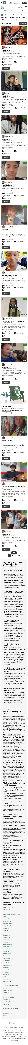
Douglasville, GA (7, 933)
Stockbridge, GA (7, 972)
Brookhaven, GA (7, 988)
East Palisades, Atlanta (9, 995)
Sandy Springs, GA (7, 965)
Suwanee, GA (6, 974)
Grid (4, 19)
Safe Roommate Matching (8, 1036)
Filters (23, 19)
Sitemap (11, 1027)
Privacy (4, 1029)
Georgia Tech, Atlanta (8, 997)
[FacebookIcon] (9, 1023)
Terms (15, 1027)
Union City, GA (6, 979)
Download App (11, 1030)
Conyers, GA (6, 928)
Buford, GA (5, 912)
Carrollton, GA (6, 919)
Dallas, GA (5, 930)
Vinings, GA (6, 1004)
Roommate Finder (19, 1032)
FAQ (19, 1027)
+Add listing (23, 23)
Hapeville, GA (6, 999)
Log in (20, 7)
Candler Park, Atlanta (8, 990)
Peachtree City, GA (7, 960)
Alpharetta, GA (6, 909)
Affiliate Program (15, 1029)
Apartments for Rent (8, 1013)
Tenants (5, 1015)
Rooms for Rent (7, 1011)
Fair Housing (23, 1029)
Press (8, 1029)
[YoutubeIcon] (14, 1023)
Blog (6, 1030)
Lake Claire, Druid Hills (8, 1002)
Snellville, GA (6, 970)
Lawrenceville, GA (7, 944)
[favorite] (2, 27)
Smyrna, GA (6, 967)
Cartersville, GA (7, 921)
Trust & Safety (8, 1034)
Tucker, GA (5, 976)
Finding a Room (19, 1030)
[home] (2, 15)
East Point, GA (6, 935)
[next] (25, 10)
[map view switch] (14, 552)
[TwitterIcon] (12, 1023)
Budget (17, 19)
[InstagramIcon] (18, 1023)
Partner (5, 1027)
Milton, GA (5, 956)
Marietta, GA (6, 951)
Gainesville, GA (6, 937)
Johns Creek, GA (7, 939)
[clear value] (22, 10)
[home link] (2, 7)
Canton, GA (5, 916)
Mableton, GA (6, 949)
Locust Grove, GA (7, 946)
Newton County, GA (8, 958)
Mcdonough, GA (7, 953)
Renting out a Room (9, 1032)
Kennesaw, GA (6, 942)
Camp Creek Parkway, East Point (11, 914)
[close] (2, 3)
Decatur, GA (6, 992)
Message (6, 68)
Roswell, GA (6, 963)
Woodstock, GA (7, 981)
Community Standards (18, 1034)
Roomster (8, 896)
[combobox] (12, 10)
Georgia (17, 15)
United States (8, 15)
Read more (6, 412)
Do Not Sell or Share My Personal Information (14, 1038)
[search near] (2, 10)
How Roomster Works (21, 1036)
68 (19, 555)
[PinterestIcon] (16, 1023)
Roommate (10, 19)
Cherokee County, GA (8, 923)
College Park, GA (7, 926)
